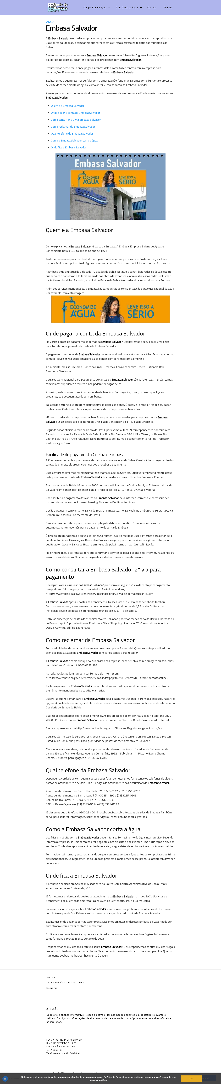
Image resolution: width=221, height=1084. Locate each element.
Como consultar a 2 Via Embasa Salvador (76, 119)
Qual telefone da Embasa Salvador (72, 133)
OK (191, 1078)
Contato (151, 7)
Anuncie (168, 7)
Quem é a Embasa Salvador (67, 106)
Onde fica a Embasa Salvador (68, 147)
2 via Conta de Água (127, 7)
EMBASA (50, 21)
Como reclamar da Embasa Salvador (73, 126)
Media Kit (51, 988)
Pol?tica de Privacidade (115, 1077)
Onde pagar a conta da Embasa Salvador (75, 112)
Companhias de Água (94, 7)
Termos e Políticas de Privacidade (65, 982)
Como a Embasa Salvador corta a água (74, 140)
